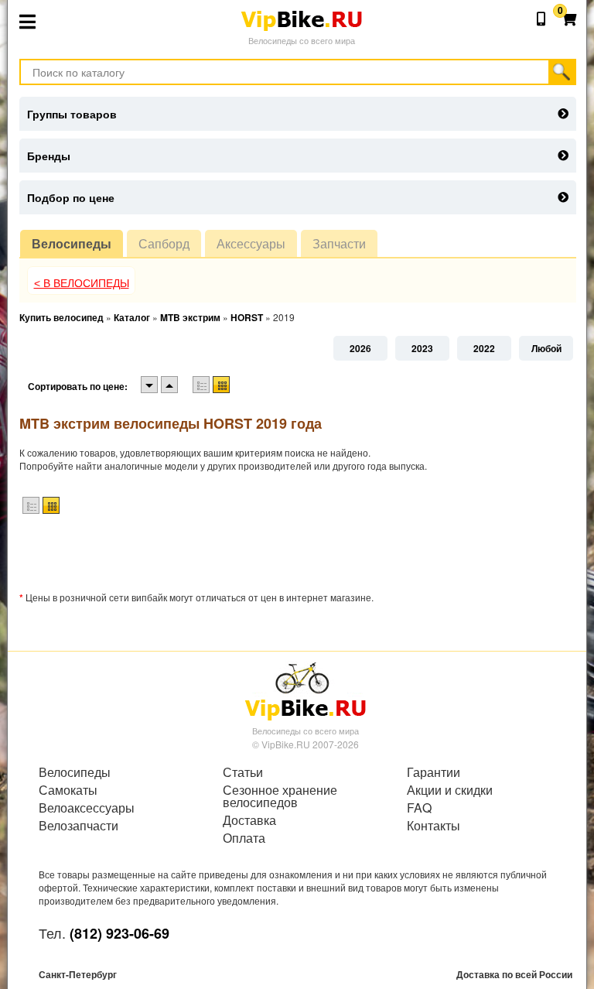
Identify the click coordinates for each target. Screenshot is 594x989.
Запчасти (339, 243)
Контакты (433, 826)
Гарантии (433, 772)
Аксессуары (251, 243)
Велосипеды (71, 243)
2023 (422, 348)
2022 (484, 348)
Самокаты (68, 790)
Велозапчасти (78, 826)
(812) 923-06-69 (119, 933)
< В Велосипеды (81, 283)
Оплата (244, 838)
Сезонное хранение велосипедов (280, 796)
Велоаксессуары (87, 808)
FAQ (419, 808)
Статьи (243, 772)
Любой (546, 348)
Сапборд (163, 243)
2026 (360, 348)
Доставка (249, 820)
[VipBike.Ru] (305, 690)
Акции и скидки (450, 790)
